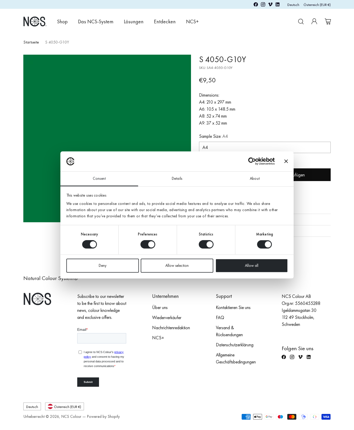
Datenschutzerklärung (234, 345)
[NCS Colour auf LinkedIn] (277, 5)
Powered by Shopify (103, 416)
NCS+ (158, 338)
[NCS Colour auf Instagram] (263, 5)
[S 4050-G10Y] (107, 138)
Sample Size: (213, 136)
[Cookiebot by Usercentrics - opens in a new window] (252, 161)
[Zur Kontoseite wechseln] (314, 21)
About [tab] (255, 178)
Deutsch (293, 4)
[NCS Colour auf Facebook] (255, 5)
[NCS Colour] (35, 21)
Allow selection (177, 265)
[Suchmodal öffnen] (301, 21)
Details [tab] (177, 178)
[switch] (147, 244)
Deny (103, 265)
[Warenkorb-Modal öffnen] (328, 21)
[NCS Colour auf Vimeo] (270, 5)
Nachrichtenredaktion (171, 328)
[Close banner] (286, 161)
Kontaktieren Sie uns (233, 307)
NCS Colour (71, 416)
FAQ (220, 317)
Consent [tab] (99, 178)
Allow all (251, 265)
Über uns (160, 307)
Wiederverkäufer (166, 317)
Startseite (31, 42)
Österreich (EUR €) (317, 4)
